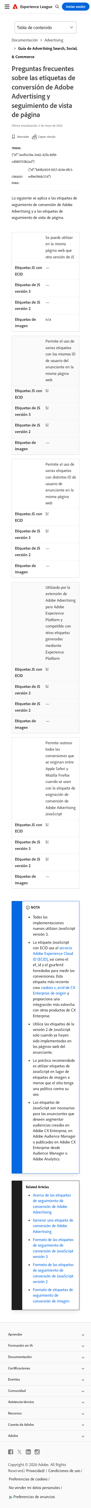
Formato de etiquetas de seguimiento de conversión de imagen (53, 1295)
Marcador (23, 137)
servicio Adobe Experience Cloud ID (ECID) (53, 953)
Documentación (25, 39)
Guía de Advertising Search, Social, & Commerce (44, 52)
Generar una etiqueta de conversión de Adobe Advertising (53, 1226)
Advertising (53, 39)
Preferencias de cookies (28, 1478)
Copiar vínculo (46, 137)
